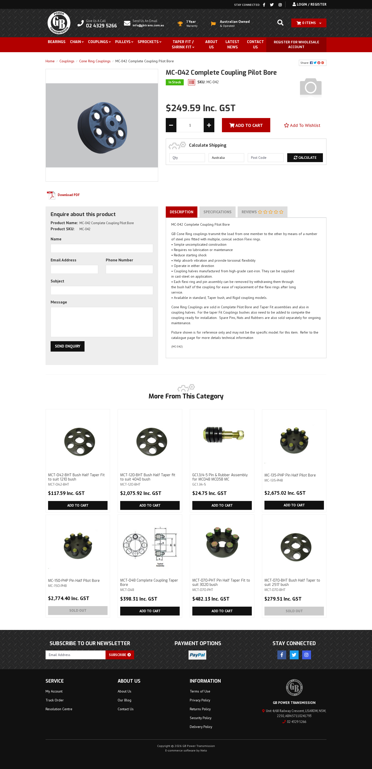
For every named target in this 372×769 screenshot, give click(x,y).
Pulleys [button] (123, 42)
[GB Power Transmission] (59, 22)
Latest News (232, 45)
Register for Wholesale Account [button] (296, 44)
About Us (211, 45)
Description (181, 211)
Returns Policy (200, 709)
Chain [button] (75, 42)
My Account (54, 691)
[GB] (310, 87)
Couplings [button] (98, 42)
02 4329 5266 (296, 722)
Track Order (55, 700)
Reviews (250, 211)
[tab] (181, 212)
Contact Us (255, 45)
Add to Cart (78, 505)
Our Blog (124, 700)
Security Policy (201, 718)
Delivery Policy (201, 726)
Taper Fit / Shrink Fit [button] (183, 45)
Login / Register (311, 4)
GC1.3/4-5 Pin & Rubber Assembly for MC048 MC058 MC (220, 479)
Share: (305, 63)
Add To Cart (248, 125)
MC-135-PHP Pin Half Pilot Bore (290, 477)
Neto (203, 750)
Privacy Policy (200, 700)
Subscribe (118, 654)
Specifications (217, 211)
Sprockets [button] (148, 42)
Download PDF (68, 195)
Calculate (307, 157)
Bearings (57, 42)
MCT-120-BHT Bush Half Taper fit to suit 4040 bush (147, 479)
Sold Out (78, 610)
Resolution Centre (59, 709)
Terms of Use (200, 691)
